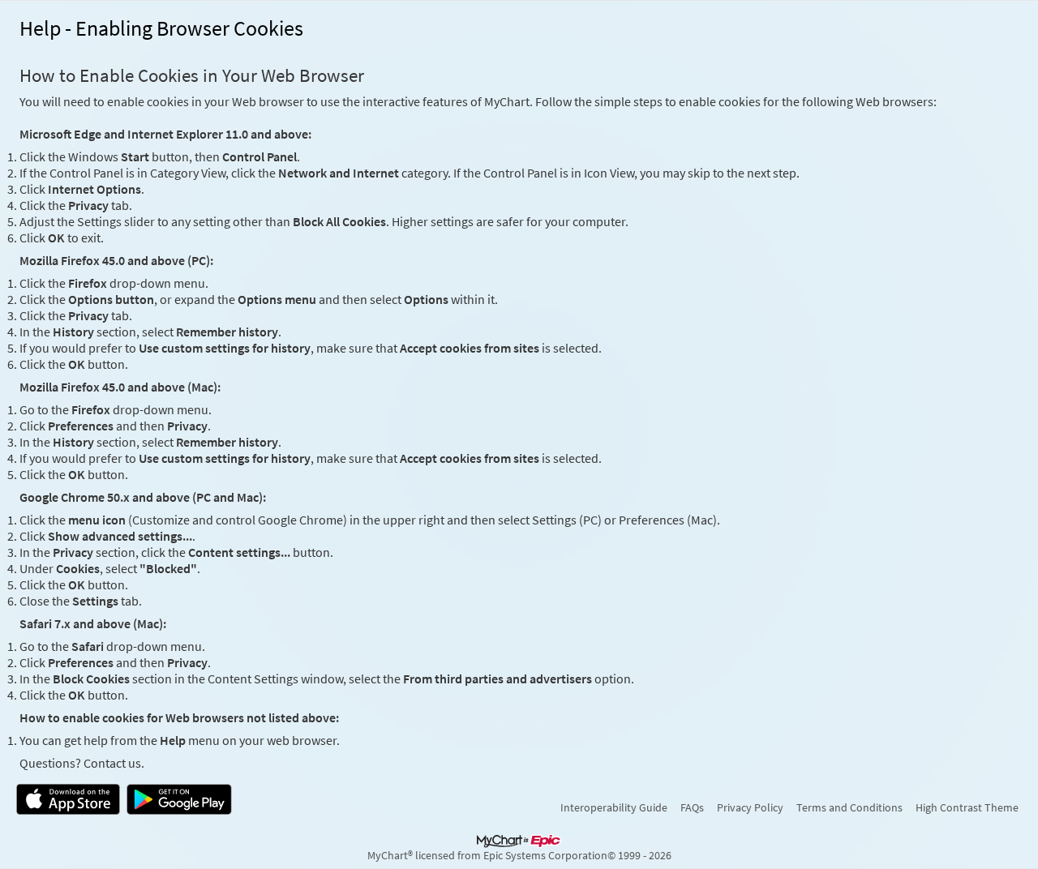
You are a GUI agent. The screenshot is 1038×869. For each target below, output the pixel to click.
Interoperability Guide (613, 807)
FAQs (692, 807)
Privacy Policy (750, 807)
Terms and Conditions (849, 807)
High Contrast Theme (967, 807)
